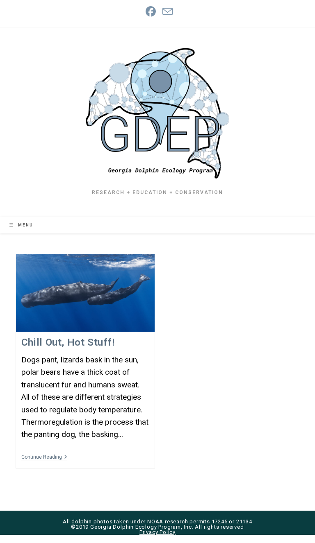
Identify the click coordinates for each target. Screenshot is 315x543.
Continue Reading (44, 457)
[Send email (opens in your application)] (166, 12)
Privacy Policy (157, 532)
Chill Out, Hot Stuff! (68, 342)
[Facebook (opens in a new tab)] (150, 12)
